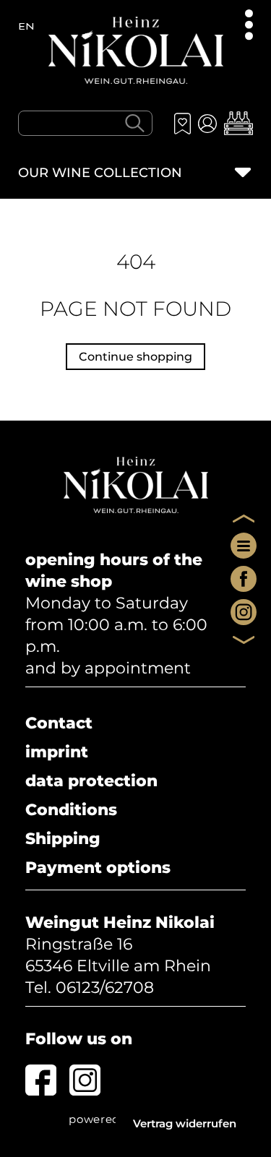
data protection (91, 781)
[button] (238, 123)
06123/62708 (105, 987)
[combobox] (85, 123)
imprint (56, 752)
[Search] (134, 123)
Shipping (62, 838)
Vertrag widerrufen (184, 1123)
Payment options (98, 867)
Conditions (71, 810)
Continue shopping (135, 357)
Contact (59, 723)
